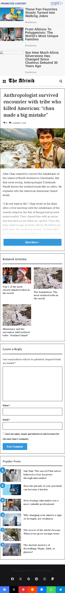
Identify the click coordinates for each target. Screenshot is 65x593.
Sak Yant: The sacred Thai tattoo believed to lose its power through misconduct (42, 474)
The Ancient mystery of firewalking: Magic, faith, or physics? (39, 548)
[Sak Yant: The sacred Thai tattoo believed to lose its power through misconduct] (12, 475)
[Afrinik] (21, 81)
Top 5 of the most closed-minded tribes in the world (16, 290)
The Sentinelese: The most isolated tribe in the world (46, 295)
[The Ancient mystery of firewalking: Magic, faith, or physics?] (12, 549)
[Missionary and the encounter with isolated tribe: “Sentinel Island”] (17, 315)
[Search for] (60, 82)
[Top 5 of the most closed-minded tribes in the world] (17, 275)
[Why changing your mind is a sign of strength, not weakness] (12, 519)
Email (6, 419)
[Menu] (4, 82)
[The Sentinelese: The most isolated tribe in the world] (48, 278)
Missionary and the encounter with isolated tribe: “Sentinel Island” (16, 332)
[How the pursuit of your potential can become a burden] (12, 490)
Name (6, 405)
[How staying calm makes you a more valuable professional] (12, 505)
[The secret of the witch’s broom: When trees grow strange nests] (12, 534)
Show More (31, 242)
